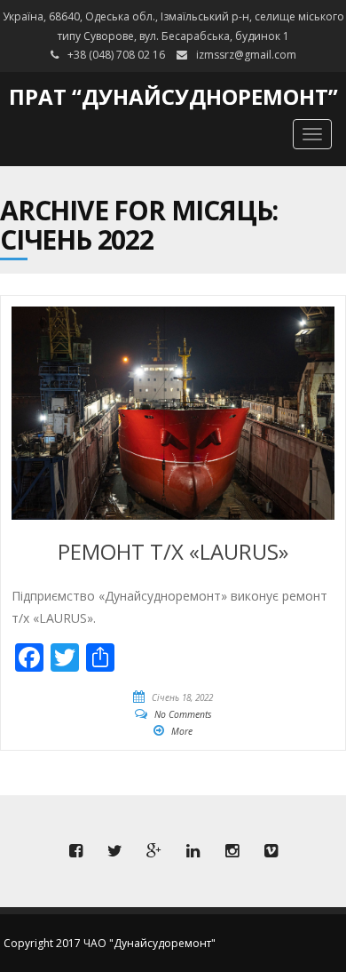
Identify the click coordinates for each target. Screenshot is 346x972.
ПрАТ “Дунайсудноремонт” (173, 96)
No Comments (183, 714)
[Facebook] (75, 851)
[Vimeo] (270, 851)
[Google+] (153, 851)
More (182, 731)
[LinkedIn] (192, 851)
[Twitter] (114, 851)
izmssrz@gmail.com (246, 54)
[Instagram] (231, 851)
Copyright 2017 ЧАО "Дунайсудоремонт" (110, 943)
